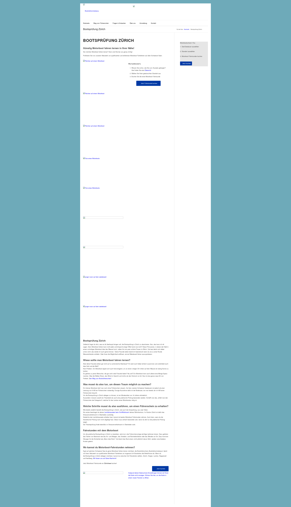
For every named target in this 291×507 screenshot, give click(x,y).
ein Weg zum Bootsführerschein (100, 378)
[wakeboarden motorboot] (103, 305)
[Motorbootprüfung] (103, 186)
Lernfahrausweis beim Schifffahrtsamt (116, 412)
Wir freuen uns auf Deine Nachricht (104, 458)
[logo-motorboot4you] (91, 11)
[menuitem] (86, 23)
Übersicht (148, 70)
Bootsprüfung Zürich (94, 29)
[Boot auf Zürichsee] (103, 246)
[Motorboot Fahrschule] (103, 61)
